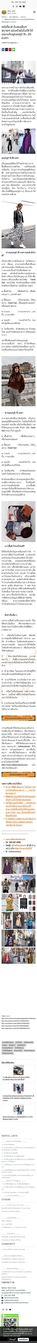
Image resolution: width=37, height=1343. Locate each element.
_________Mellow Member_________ (13, 1268)
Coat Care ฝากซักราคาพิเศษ (11, 1211)
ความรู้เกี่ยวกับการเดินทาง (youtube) (13, 1262)
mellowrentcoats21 (11, 1300)
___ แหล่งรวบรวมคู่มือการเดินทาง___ (13, 1256)
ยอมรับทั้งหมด (23, 1339)
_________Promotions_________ (11, 1234)
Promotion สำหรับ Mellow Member (13, 1237)
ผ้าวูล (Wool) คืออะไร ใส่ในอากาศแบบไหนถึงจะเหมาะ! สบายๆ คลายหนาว (20, 789)
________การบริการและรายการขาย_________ (15, 1205)
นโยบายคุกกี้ (16, 1336)
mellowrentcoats (15, 851)
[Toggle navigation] (34, 12)
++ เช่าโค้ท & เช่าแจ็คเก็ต (10, 1153)
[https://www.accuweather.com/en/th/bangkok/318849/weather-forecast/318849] (18, 718)
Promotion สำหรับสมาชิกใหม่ (11, 1240)
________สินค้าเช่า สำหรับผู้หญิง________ (14, 1141)
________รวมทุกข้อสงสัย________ (11, 1218)
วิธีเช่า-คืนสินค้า (7, 1221)
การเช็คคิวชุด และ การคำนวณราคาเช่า (14, 1227)
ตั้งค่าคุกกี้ (12, 1339)
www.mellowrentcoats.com (15, 839)
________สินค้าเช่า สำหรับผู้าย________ (13, 1181)
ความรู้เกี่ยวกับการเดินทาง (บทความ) (13, 1259)
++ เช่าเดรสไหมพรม (8, 1144)
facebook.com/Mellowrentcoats (16, 1302)
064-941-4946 (20, 2)
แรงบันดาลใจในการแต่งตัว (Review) (13, 1249)
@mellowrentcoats (19, 845)
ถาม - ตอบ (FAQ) (7, 1224)
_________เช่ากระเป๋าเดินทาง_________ (13, 1196)
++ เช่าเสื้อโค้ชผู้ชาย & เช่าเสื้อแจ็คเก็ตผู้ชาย (15, 1184)
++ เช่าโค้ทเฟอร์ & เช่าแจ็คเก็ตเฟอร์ (13, 1156)
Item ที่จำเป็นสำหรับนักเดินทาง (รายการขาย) (16, 1208)
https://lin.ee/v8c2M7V (23, 848)
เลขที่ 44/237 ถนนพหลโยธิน (15, 1290)
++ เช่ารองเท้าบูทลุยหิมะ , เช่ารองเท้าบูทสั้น (15, 1192)
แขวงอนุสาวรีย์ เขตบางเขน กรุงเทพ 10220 (16, 1293)
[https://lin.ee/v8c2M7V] (18, 774)
